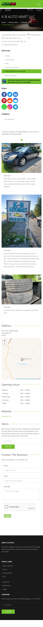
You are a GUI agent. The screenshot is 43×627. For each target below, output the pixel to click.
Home (4, 22)
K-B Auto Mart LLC (23, 364)
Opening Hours (10, 60)
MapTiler (23, 379)
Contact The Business (11, 67)
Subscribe (8, 446)
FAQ (4, 577)
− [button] (4, 344)
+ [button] (4, 341)
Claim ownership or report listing (15, 71)
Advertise (6, 582)
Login (5, 589)
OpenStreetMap (31, 379)
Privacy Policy (7, 573)
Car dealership (9, 119)
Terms (5, 569)
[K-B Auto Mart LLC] (22, 359)
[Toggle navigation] (39, 4)
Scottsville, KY (25, 22)
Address (7, 56)
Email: (6, 476)
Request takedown (11, 76)
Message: (7, 487)
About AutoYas (8, 566)
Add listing (6, 586)
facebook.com (6, 416)
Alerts (7, 64)
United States (13, 22)
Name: (6, 466)
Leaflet (17, 379)
